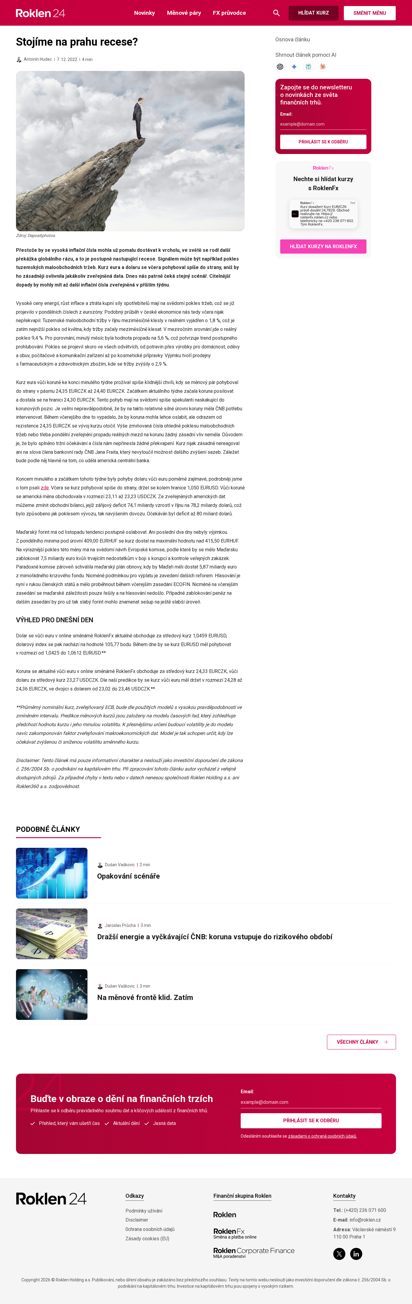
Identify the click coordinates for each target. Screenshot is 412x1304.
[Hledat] (276, 13)
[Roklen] (225, 1214)
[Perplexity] (308, 67)
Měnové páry (184, 12)
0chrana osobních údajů (150, 1229)
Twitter (339, 1254)
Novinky (144, 12)
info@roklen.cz (365, 1220)
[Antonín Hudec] (19, 59)
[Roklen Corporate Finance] (254, 1253)
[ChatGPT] (280, 67)
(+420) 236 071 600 (365, 1210)
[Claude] (322, 67)
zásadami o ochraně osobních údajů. (322, 1136)
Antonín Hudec (38, 59)
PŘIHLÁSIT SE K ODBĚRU (323, 141)
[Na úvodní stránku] (40, 13)
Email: (286, 114)
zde (45, 488)
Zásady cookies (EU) (147, 1239)
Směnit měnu (369, 13)
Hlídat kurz (313, 13)
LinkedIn (356, 1254)
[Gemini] (294, 67)
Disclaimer (136, 1220)
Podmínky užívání (143, 1211)
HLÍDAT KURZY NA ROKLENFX (323, 246)
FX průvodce (229, 12)
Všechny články (357, 1042)
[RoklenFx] (235, 1234)
